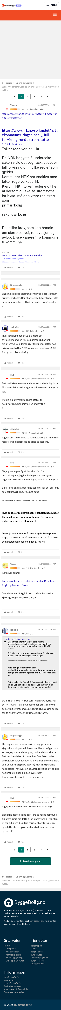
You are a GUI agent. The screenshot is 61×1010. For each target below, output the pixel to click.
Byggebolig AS (23, 1004)
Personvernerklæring (14, 992)
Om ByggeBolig (11, 977)
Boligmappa (36, 945)
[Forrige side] (41, 96)
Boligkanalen (37, 951)
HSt (12, 374)
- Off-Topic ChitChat (14, 960)
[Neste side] (47, 96)
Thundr (13, 105)
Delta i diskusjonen (30, 861)
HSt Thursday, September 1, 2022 (18, 639)
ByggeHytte (36, 954)
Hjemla (34, 948)
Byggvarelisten (38, 960)
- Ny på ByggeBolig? (13, 957)
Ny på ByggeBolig (12, 983)
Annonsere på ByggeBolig (16, 989)
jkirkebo (14, 629)
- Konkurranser (11, 951)
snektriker (15, 327)
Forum (7, 945)
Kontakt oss (9, 980)
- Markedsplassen (12, 954)
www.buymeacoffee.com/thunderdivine (22, 255)
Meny (54, 4)
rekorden (14, 429)
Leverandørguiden (39, 957)
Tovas (13, 564)
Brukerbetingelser (12, 986)
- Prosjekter (10, 948)
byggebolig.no (38, 921)
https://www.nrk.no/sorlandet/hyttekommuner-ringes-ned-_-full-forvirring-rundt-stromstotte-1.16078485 (30, 137)
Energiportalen (38, 963)
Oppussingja (16, 285)
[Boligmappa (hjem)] (11, 4)
